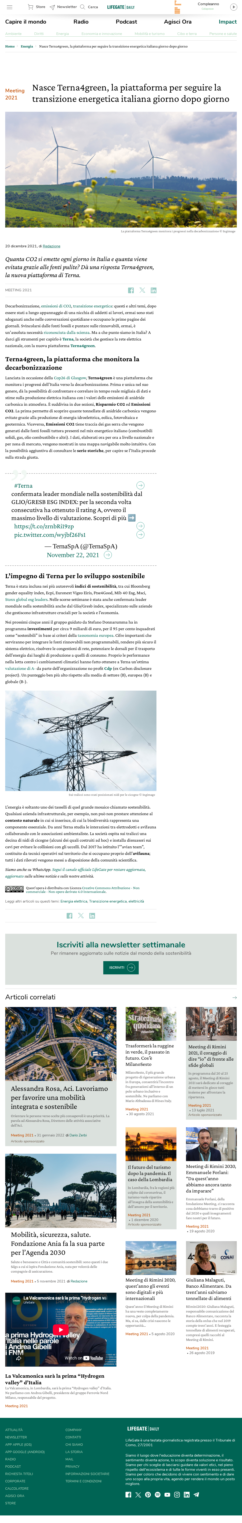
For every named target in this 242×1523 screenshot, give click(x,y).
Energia (62, 33)
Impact (228, 22)
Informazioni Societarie (87, 1474)
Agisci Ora (178, 22)
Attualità (14, 1430)
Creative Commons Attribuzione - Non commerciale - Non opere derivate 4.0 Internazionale (83, 890)
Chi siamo (74, 1444)
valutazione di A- (20, 668)
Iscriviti (116, 967)
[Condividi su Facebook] (131, 290)
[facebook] (128, 1494)
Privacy (72, 1466)
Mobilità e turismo (150, 33)
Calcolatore (17, 1488)
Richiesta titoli (19, 1474)
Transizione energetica (108, 901)
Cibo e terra (187, 33)
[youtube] (167, 1494)
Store (40, 6)
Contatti (73, 1437)
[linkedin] (187, 1494)
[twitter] (138, 1494)
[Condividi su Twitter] (142, 290)
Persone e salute (223, 33)
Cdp (108, 668)
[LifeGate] (121, 7)
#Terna (23, 485)
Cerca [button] (93, 7)
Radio (81, 22)
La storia (74, 1452)
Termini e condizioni (83, 1481)
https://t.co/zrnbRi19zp (44, 526)
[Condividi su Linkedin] (153, 290)
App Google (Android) (25, 1452)
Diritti (39, 33)
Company (73, 1430)
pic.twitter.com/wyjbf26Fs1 (50, 534)
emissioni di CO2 (56, 305)
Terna (67, 338)
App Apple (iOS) (18, 1444)
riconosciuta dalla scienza (67, 332)
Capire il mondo (25, 22)
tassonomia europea (95, 635)
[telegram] (196, 1494)
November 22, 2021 (73, 555)
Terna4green (82, 345)
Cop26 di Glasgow (70, 377)
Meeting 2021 (15, 94)
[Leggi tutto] (233, 997)
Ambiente (13, 33)
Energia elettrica (73, 901)
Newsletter (67, 6)
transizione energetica (92, 305)
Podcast (126, 22)
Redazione (51, 246)
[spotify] (157, 1494)
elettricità (136, 901)
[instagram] (177, 1494)
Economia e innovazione (102, 33)
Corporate (15, 1481)
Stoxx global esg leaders (26, 599)
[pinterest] (148, 1494)
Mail (69, 1459)
